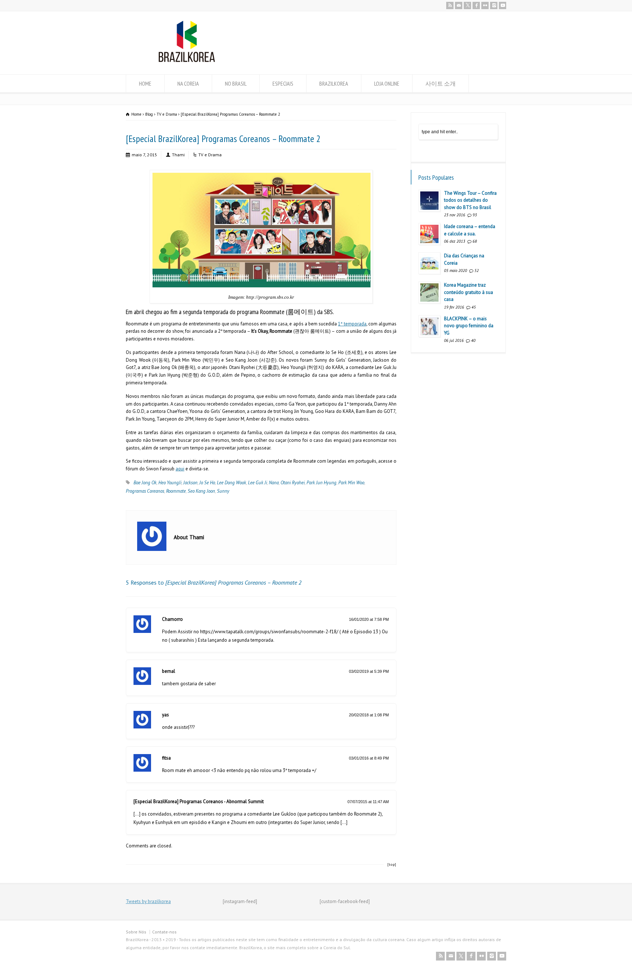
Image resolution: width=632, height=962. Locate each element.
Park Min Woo (351, 483)
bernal (168, 671)
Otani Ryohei (293, 483)
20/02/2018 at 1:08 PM (369, 715)
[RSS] (450, 5)
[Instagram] (493, 5)
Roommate (176, 491)
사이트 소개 (440, 83)
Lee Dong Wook (231, 483)
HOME (145, 83)
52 (476, 270)
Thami (178, 154)
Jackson (190, 483)
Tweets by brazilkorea (148, 901)
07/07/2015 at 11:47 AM (368, 801)
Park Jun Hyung (321, 483)
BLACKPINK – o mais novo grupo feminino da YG (468, 326)
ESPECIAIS (282, 83)
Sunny (223, 491)
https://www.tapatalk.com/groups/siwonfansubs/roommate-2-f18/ (269, 632)
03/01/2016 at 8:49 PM (369, 758)
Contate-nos (164, 932)
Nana (274, 483)
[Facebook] (476, 5)
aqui (180, 469)
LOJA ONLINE (386, 83)
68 (475, 241)
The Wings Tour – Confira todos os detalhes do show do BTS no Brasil (470, 200)
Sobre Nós (136, 932)
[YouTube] (502, 5)
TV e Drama (210, 154)
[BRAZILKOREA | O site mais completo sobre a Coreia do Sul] (186, 60)
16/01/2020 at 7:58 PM (369, 619)
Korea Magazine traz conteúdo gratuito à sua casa (468, 292)
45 (473, 307)
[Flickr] (485, 5)
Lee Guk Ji (257, 483)
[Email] (458, 5)
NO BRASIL (236, 83)
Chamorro (172, 619)
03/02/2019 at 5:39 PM (369, 671)
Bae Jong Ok (145, 483)
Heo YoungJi (169, 483)
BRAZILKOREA (333, 83)
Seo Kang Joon (201, 491)
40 (473, 340)
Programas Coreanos (145, 491)
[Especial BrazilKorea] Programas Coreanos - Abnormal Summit (198, 801)
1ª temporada (352, 324)
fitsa (166, 758)
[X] (467, 5)
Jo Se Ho (207, 483)
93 (475, 214)
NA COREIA (188, 83)
